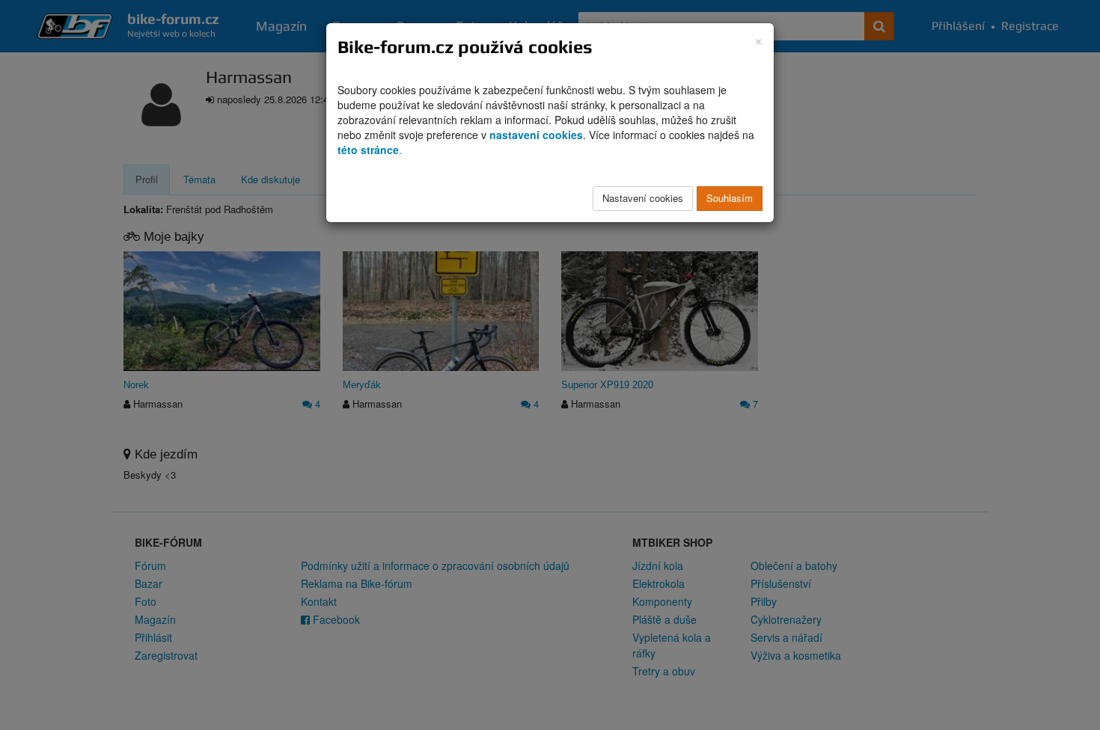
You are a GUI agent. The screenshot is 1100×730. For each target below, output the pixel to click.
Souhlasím (729, 198)
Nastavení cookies (642, 198)
